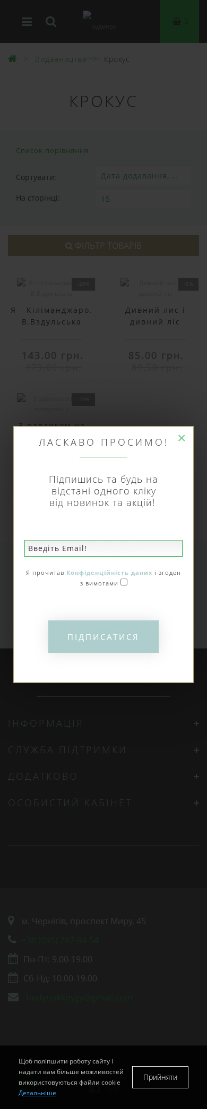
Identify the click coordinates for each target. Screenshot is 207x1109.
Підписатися (103, 637)
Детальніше (37, 1092)
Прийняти (160, 1077)
